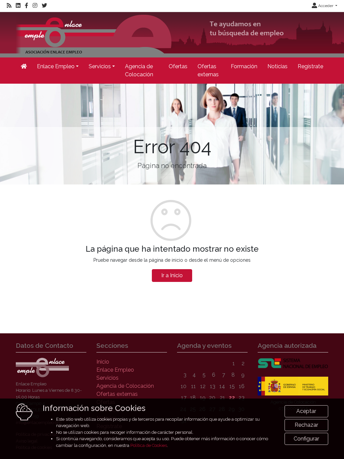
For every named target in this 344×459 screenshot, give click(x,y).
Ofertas (178, 66)
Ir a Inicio (172, 275)
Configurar (306, 438)
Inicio (102, 362)
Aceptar (306, 411)
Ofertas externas (208, 70)
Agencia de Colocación (139, 70)
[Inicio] (24, 66)
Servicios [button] (100, 66)
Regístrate (310, 66)
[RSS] (9, 5)
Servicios (107, 378)
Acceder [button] (325, 5)
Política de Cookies (148, 445)
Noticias (277, 66)
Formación (244, 66)
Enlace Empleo (115, 370)
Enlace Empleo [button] (56, 66)
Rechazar (306, 425)
